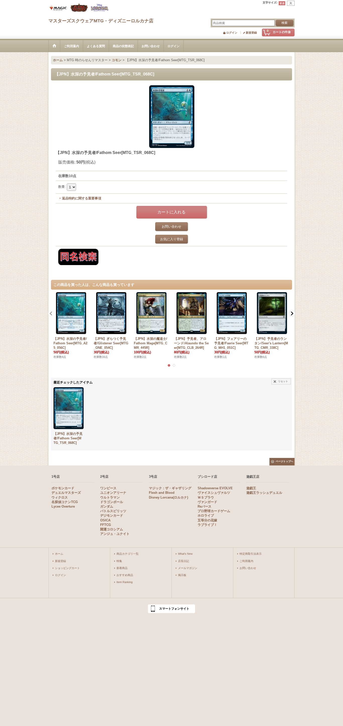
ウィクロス (59, 497)
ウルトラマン (110, 497)
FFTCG (105, 525)
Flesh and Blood (162, 493)
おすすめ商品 (125, 575)
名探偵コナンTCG (64, 502)
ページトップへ (284, 461)
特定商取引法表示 (251, 553)
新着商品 (122, 568)
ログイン (231, 32)
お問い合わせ (171, 226)
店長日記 (183, 560)
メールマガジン (187, 568)
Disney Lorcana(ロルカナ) (168, 497)
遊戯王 (251, 488)
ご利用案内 (246, 560)
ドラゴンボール (111, 502)
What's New (185, 553)
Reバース (204, 506)
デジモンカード (111, 515)
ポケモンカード (62, 488)
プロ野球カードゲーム (214, 511)
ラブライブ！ (207, 525)
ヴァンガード (207, 502)
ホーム (59, 553)
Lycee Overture (63, 506)
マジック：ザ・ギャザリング (170, 488)
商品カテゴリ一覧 (128, 553)
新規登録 (251, 32)
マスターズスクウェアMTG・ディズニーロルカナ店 (100, 20)
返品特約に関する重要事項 (81, 198)
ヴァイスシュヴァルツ (214, 493)
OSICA (105, 520)
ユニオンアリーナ (113, 493)
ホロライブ (206, 515)
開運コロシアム (111, 529)
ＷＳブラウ (206, 497)
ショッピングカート (67, 568)
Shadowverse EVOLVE (215, 488)
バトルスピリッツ (113, 511)
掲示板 (182, 575)
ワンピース (108, 488)
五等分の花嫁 (207, 520)
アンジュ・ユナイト (115, 534)
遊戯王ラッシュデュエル (264, 493)
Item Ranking (125, 582)
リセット (283, 381)
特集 (119, 560)
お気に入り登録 (171, 239)
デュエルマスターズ (66, 493)
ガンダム (106, 506)
